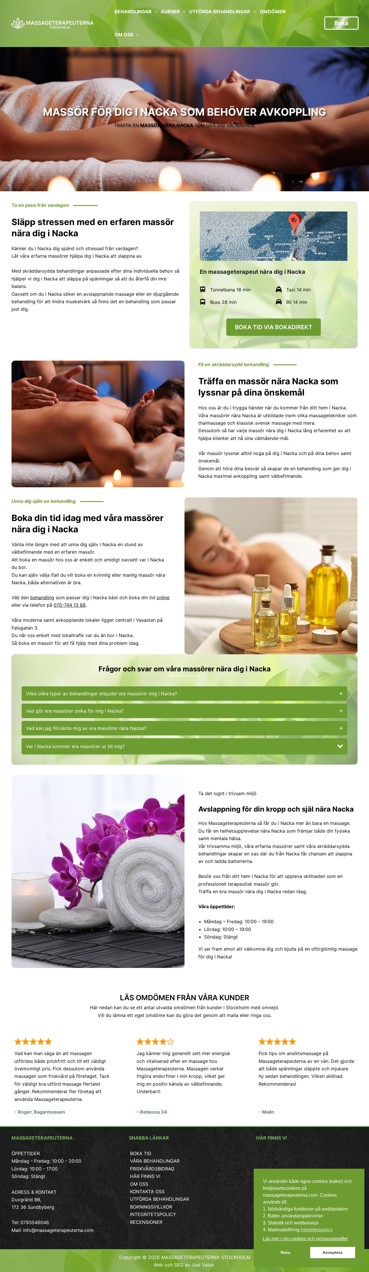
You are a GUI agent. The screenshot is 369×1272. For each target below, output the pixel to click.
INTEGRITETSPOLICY (153, 1214)
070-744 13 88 (70, 605)
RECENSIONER (146, 1222)
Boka (341, 23)
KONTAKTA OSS (147, 1191)
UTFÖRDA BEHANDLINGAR (159, 1199)
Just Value (203, 1265)
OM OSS (139, 1184)
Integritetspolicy (317, 1229)
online (163, 597)
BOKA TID (140, 1153)
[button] (184, 746)
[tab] (184, 693)
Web (158, 1265)
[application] (154, 11)
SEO (178, 1265)
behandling (42, 597)
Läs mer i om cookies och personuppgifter (305, 1238)
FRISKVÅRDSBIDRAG (152, 1169)
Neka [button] (285, 1252)
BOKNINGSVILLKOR (151, 1207)
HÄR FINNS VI (145, 1176)
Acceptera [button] (332, 1252)
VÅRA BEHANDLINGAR (155, 1161)
